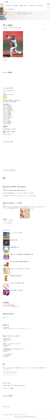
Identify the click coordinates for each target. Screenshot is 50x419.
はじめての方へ (8, 5)
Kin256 (4, 93)
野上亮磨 (19, 27)
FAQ (6, 9)
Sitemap (6, 414)
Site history (11, 414)
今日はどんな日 (22, 5)
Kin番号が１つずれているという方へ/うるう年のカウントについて (16, 328)
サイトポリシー (23, 414)
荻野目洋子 (9, 116)
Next (45, 29)
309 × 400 (14, 27)
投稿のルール (17, 414)
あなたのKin (15, 5)
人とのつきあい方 (39, 5)
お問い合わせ (11, 9)
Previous (5, 29)
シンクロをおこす (30, 5)
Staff (3, 414)
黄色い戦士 (5, 94)
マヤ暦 (6, 2)
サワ (4, 366)
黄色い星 (10, 94)
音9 (13, 94)
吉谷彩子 (9, 123)
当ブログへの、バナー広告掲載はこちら (11, 306)
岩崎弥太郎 (9, 105)
